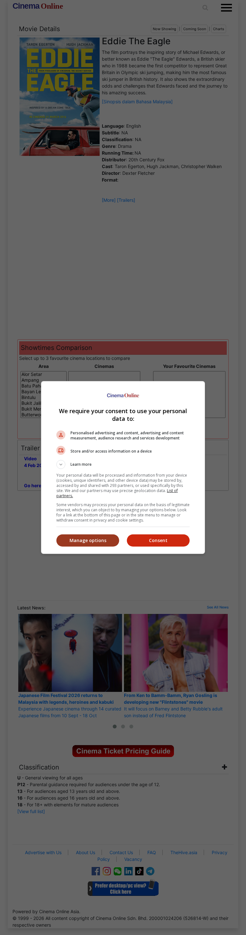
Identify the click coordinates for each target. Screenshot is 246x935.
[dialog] (123, 467)
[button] (123, 464)
